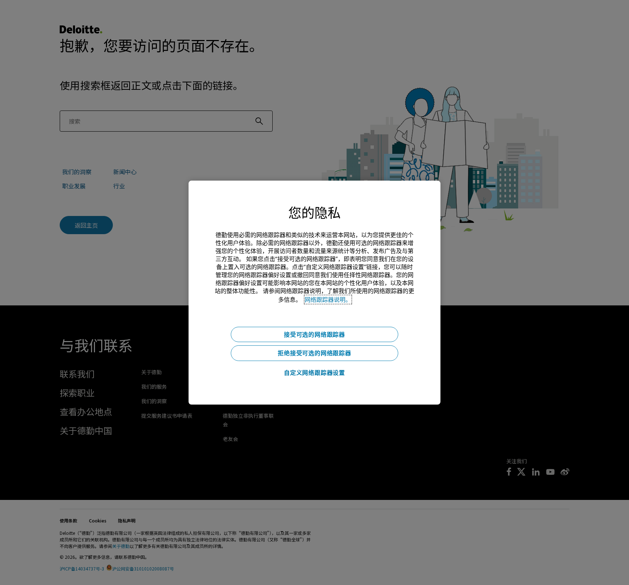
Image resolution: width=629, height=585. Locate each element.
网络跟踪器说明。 (328, 299)
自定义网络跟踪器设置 (314, 373)
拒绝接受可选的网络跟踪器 (314, 353)
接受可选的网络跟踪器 (314, 334)
